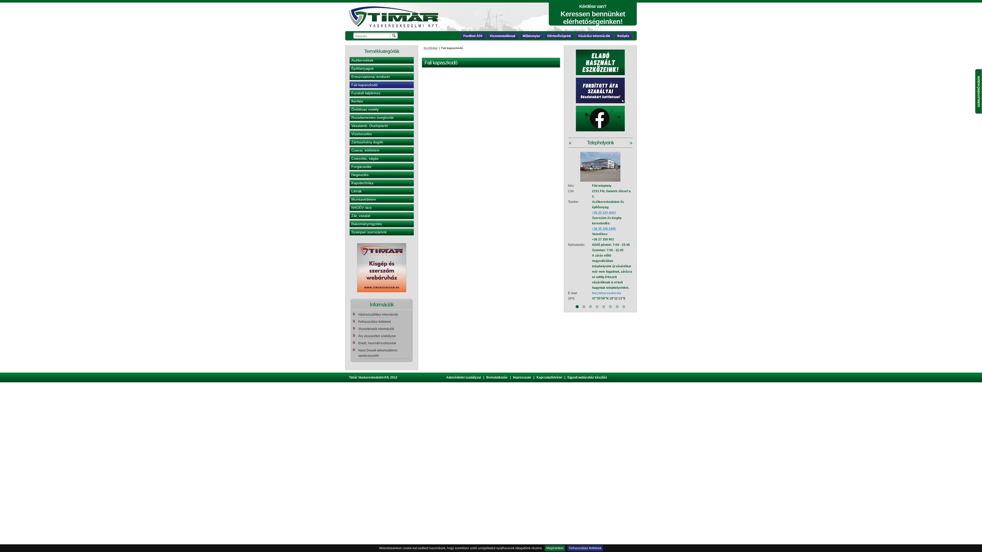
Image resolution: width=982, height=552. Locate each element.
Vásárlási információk (594, 36)
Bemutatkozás (497, 377)
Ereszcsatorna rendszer (370, 77)
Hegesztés (360, 175)
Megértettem (555, 548)
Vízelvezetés (361, 134)
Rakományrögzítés (366, 224)
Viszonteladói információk (376, 329)
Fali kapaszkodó (364, 85)
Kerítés (357, 101)
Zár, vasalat (360, 216)
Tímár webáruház (394, 17)
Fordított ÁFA (473, 36)
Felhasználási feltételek (585, 548)
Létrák (356, 191)
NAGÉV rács (361, 207)
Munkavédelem (363, 199)
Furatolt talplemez (366, 93)
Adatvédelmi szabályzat (463, 377)
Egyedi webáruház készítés (587, 377)
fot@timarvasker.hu (606, 293)
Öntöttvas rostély (365, 109)
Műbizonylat (531, 36)
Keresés (394, 35)
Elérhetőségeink (559, 36)
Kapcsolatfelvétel (549, 377)
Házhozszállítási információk (378, 314)
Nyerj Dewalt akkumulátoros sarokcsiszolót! (377, 353)
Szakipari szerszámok (369, 232)
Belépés (623, 36)
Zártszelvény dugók (367, 142)
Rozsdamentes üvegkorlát (372, 118)
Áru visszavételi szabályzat (377, 336)
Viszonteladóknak (503, 36)
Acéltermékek (362, 60)
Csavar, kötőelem (365, 150)
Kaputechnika (362, 183)
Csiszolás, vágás (364, 158)
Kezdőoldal (430, 48)
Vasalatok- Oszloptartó (369, 126)
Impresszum (522, 377)
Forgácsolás (361, 167)
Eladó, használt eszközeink (377, 343)
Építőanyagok (362, 68)
